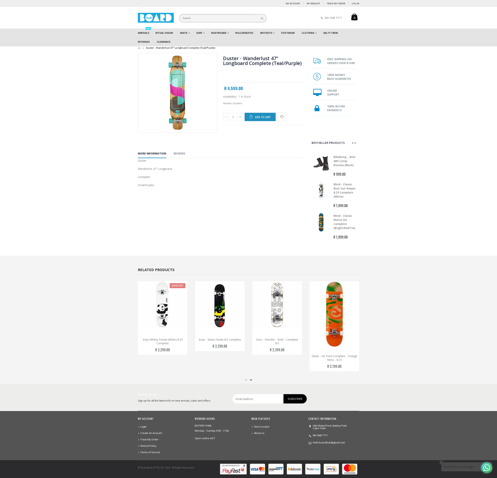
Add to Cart (263, 117)
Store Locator (262, 426)
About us (259, 433)
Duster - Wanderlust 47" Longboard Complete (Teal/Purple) (262, 60)
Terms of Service (150, 452)
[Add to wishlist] (282, 117)
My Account (293, 3)
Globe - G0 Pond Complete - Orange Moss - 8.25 (334, 358)
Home (139, 48)
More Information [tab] (152, 153)
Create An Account (151, 433)
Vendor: (227, 103)
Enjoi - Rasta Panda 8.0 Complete (220, 339)
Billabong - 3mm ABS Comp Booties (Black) (345, 161)
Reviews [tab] (179, 153)
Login (143, 426)
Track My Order (336, 3)
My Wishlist (313, 3)
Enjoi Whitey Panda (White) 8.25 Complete (163, 341)
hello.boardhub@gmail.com (329, 442)
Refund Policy (148, 446)
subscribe (295, 399)
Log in (355, 3)
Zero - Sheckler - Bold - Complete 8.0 (277, 341)
